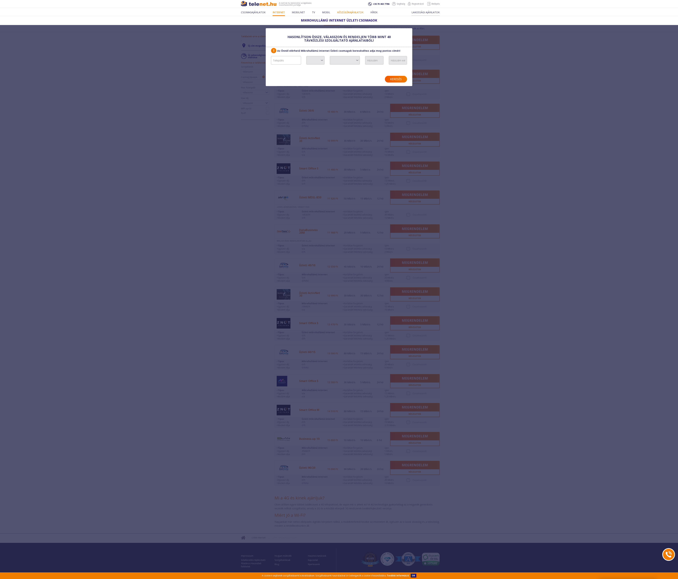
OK (413, 575)
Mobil (326, 12)
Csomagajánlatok (253, 12)
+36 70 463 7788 (381, 3)
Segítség (401, 3)
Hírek (373, 12)
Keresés (396, 79)
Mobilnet (298, 12)
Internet (279, 12)
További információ (398, 575)
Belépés (436, 3)
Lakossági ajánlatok (426, 12)
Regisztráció (418, 3)
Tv (313, 12)
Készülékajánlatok (350, 12)
